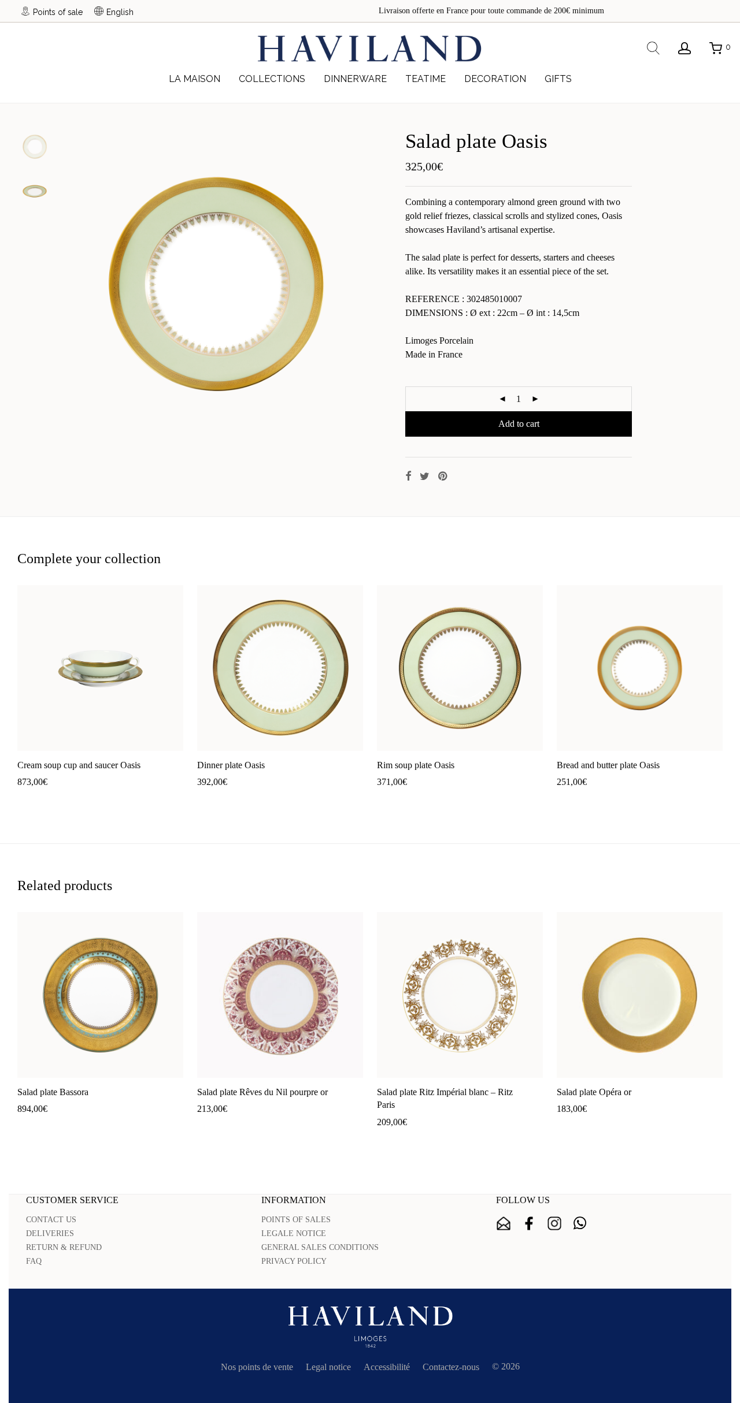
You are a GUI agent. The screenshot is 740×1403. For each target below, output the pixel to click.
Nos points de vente (257, 1367)
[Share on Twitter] (425, 476)
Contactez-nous (451, 1367)
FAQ (34, 1261)
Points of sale (58, 12)
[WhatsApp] (579, 1223)
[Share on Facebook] (408, 476)
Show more (79, 800)
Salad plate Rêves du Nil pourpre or (262, 1092)
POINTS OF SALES (296, 1219)
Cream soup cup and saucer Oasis (78, 765)
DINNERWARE (355, 78)
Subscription (503, 1223)
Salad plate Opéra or (594, 1092)
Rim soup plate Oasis (415, 765)
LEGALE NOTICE (293, 1233)
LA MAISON (194, 78)
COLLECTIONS (272, 78)
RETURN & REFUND (64, 1247)
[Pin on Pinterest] (443, 476)
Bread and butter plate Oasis (608, 765)
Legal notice (328, 1367)
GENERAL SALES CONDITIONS (320, 1247)
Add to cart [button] (32, 800)
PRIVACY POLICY (294, 1261)
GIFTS (558, 78)
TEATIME (425, 78)
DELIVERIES (50, 1233)
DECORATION (495, 78)
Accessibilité (387, 1367)
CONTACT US (51, 1219)
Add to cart (518, 424)
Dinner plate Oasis (231, 765)
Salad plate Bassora (52, 1092)
